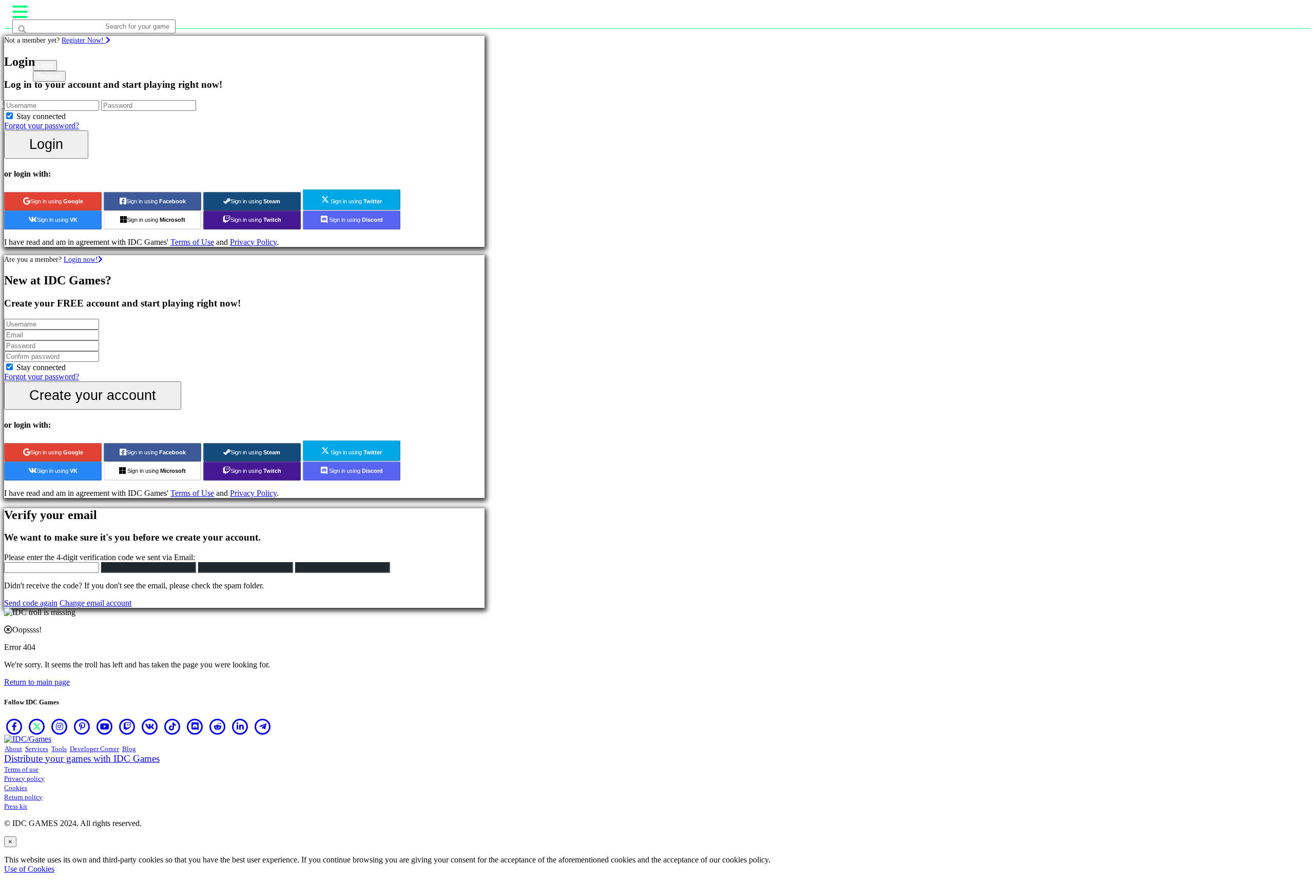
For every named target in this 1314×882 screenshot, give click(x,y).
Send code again (30, 603)
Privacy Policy (253, 242)
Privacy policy (24, 778)
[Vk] (150, 726)
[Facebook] (14, 726)
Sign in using (56, 201)
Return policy (23, 797)
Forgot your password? (41, 125)
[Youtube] (104, 726)
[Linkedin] (240, 726)
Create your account (92, 395)
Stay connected (41, 116)
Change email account (95, 603)
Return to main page (37, 682)
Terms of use (21, 769)
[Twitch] (127, 726)
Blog (129, 749)
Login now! (81, 259)
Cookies (15, 788)
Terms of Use (192, 242)
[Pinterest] (82, 726)
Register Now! (84, 40)
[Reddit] (217, 726)
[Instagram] (59, 726)
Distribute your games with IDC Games (82, 758)
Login (46, 144)
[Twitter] (37, 726)
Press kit (15, 806)
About (13, 749)
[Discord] (195, 726)
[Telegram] (263, 726)
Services (36, 749)
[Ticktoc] (172, 726)
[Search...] (37, 46)
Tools (59, 749)
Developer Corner (94, 749)
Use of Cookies (29, 869)
